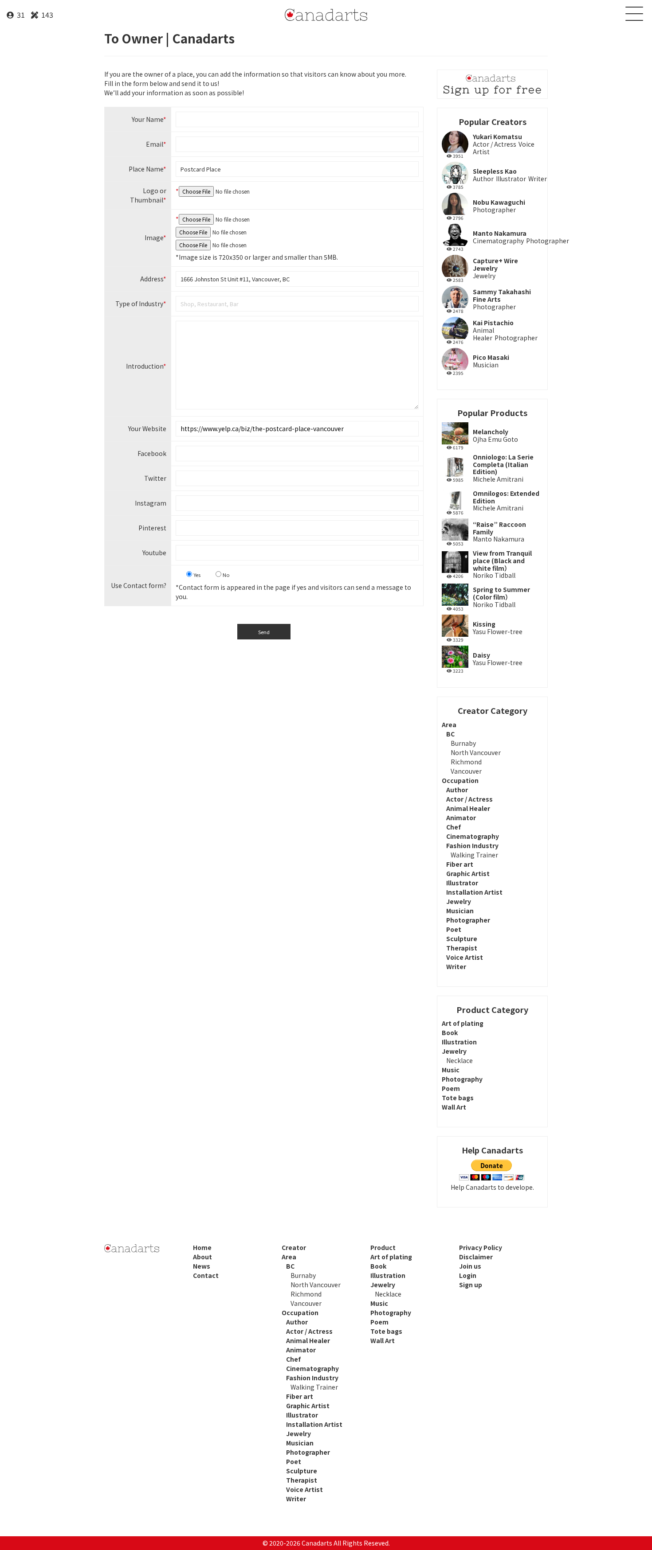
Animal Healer (468, 808)
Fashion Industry (472, 845)
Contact (206, 1275)
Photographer (468, 919)
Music (451, 1069)
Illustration (459, 1041)
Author (457, 789)
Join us (470, 1266)
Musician (460, 910)
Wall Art (454, 1106)
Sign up (470, 1284)
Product (383, 1247)
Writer (456, 966)
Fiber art (459, 864)
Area (449, 724)
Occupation (460, 780)
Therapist (461, 947)
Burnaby (463, 743)
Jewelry (458, 901)
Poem (451, 1088)
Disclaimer (476, 1256)
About (202, 1256)
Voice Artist (464, 957)
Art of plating (462, 1023)
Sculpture (461, 938)
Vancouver (466, 771)
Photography (462, 1079)
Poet (453, 929)
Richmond (466, 761)
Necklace (459, 1060)
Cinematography (472, 836)
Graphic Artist (468, 873)
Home (202, 1247)
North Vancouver (476, 752)
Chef (453, 826)
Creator (294, 1247)
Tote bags (458, 1097)
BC (450, 733)
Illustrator (462, 882)
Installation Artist (474, 892)
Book (450, 1032)
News (201, 1266)
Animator (461, 817)
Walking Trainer (474, 854)
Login (467, 1275)
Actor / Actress (469, 798)
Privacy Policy (480, 1247)
